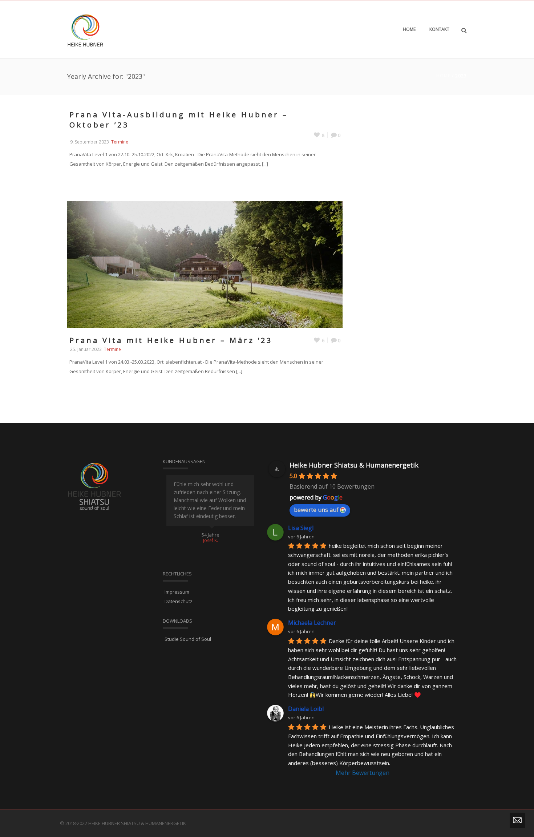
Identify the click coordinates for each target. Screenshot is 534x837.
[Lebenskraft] (85, 29)
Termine (119, 142)
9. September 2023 (89, 142)
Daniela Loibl (306, 709)
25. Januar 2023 (86, 349)
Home (409, 29)
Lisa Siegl (300, 528)
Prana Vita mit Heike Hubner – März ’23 (170, 340)
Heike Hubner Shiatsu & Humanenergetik (354, 465)
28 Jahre (210, 534)
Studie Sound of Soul (188, 639)
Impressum (177, 592)
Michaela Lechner (312, 623)
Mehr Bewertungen (362, 773)
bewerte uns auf (316, 510)
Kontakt (439, 29)
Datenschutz (179, 601)
